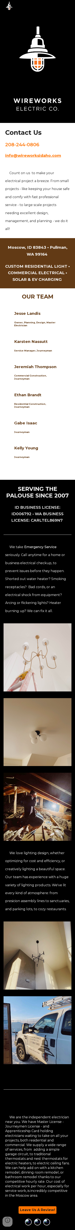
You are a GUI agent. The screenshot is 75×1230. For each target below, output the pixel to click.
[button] (7, 1222)
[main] (38, 132)
